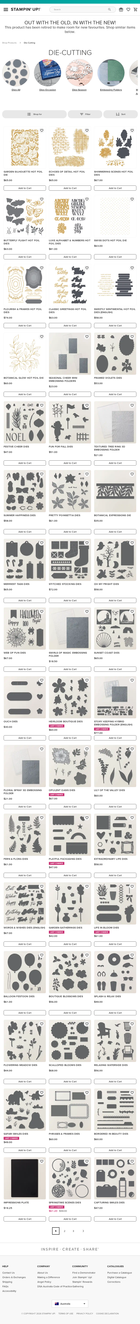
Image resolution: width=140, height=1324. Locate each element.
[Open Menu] (6, 9)
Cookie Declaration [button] (107, 1313)
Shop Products (9, 42)
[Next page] (83, 1231)
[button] (121, 9)
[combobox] (82, 10)
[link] (128, 9)
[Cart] (135, 9)
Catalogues (115, 1266)
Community (80, 1266)
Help (5, 1266)
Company (43, 1266)
